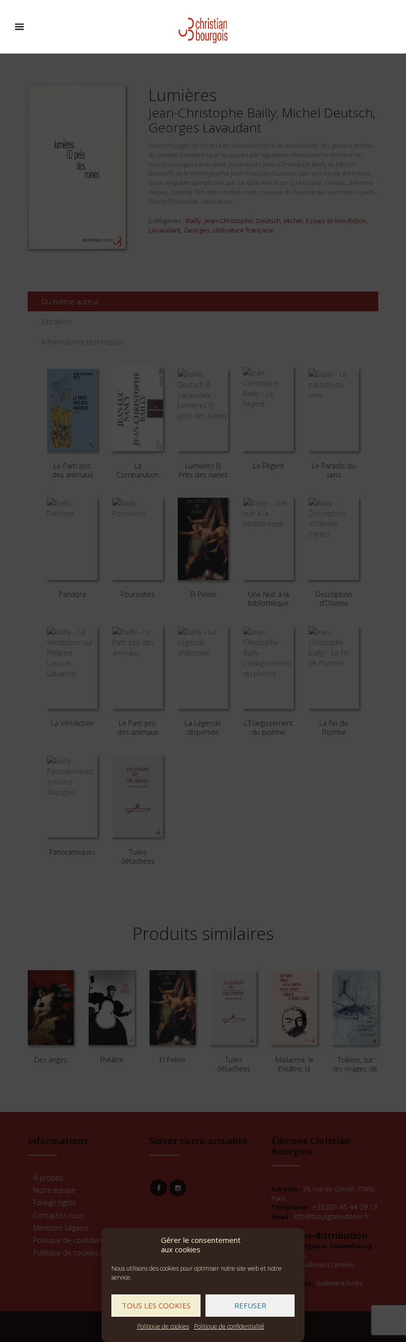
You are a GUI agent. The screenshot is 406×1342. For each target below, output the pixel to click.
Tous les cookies (156, 1305)
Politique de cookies (163, 1326)
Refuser (250, 1305)
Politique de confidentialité (229, 1326)
